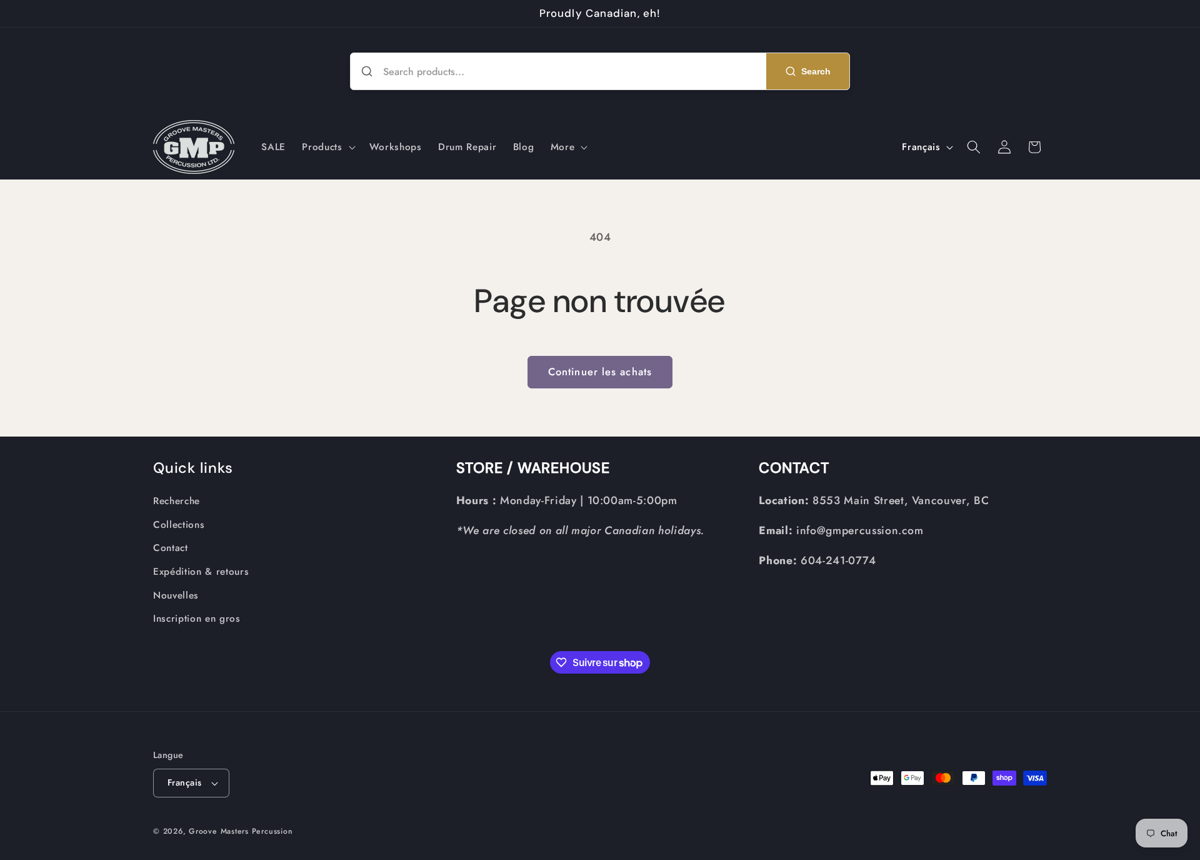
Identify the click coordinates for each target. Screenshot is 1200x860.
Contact (170, 548)
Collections (178, 525)
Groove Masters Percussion (240, 831)
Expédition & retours (201, 572)
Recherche (176, 501)
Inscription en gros (197, 618)
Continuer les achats (600, 371)
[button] (327, 147)
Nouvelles (176, 595)
